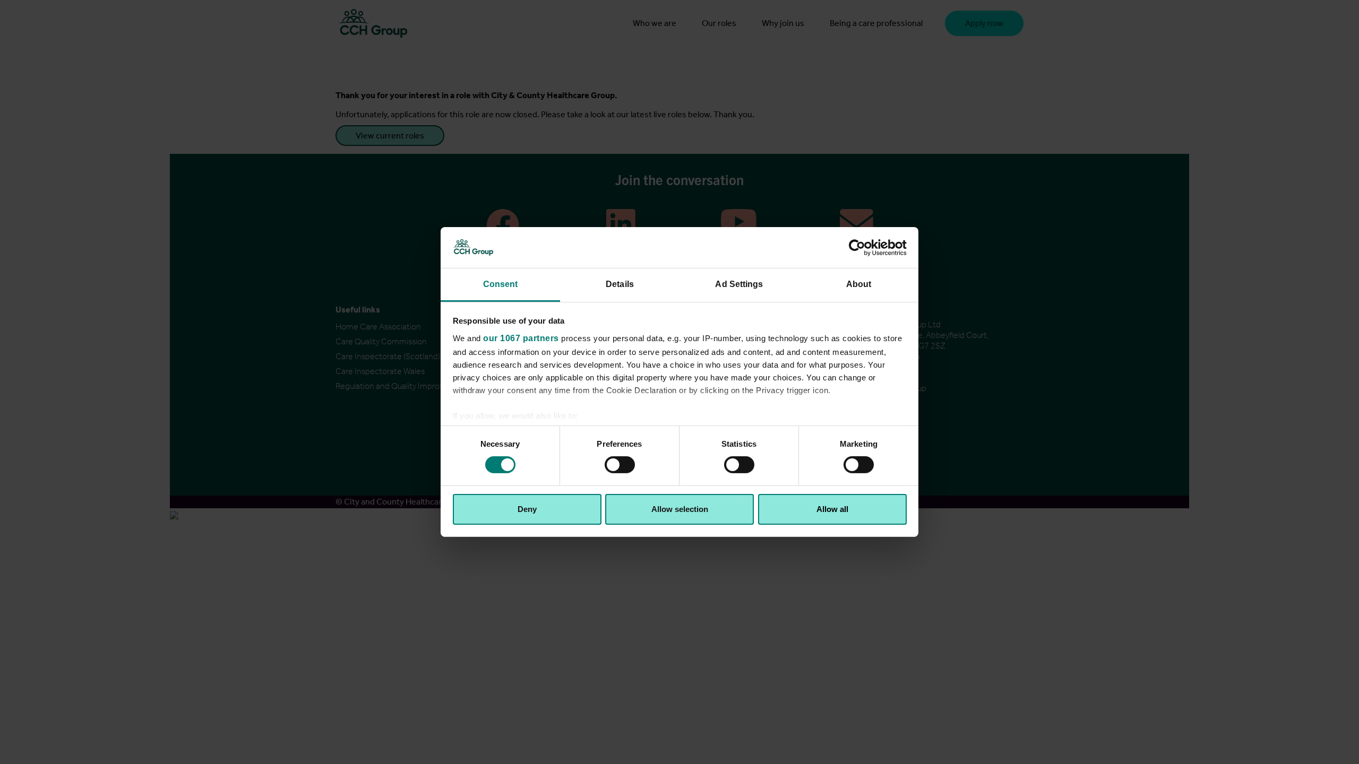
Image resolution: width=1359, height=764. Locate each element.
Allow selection (679, 509)
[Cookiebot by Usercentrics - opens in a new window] (860, 247)
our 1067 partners (521, 338)
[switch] (620, 464)
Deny (527, 509)
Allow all (832, 509)
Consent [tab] (500, 284)
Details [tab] (620, 284)
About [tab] (859, 284)
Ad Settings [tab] (739, 284)
